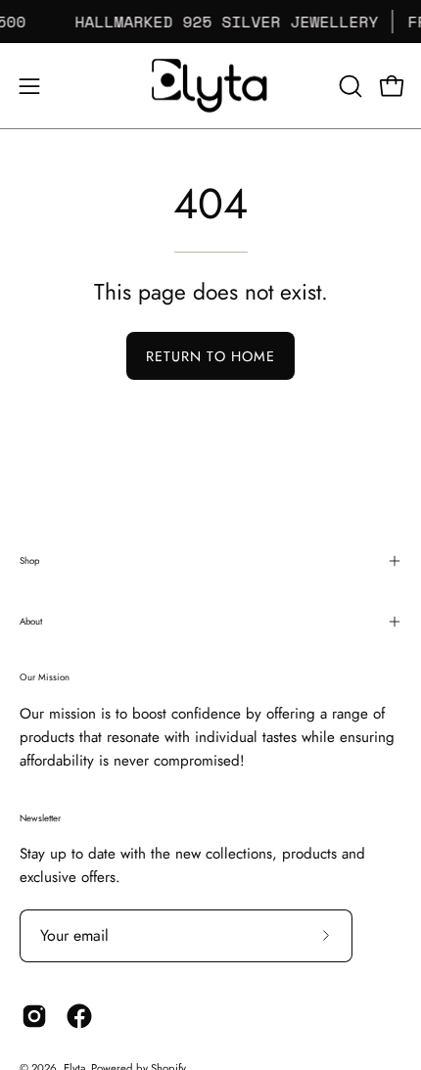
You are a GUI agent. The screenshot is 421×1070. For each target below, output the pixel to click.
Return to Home (210, 356)
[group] (210, 21)
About (31, 621)
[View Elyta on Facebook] (79, 1016)
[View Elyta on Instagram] (34, 1016)
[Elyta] (210, 86)
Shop (29, 561)
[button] (348, 86)
